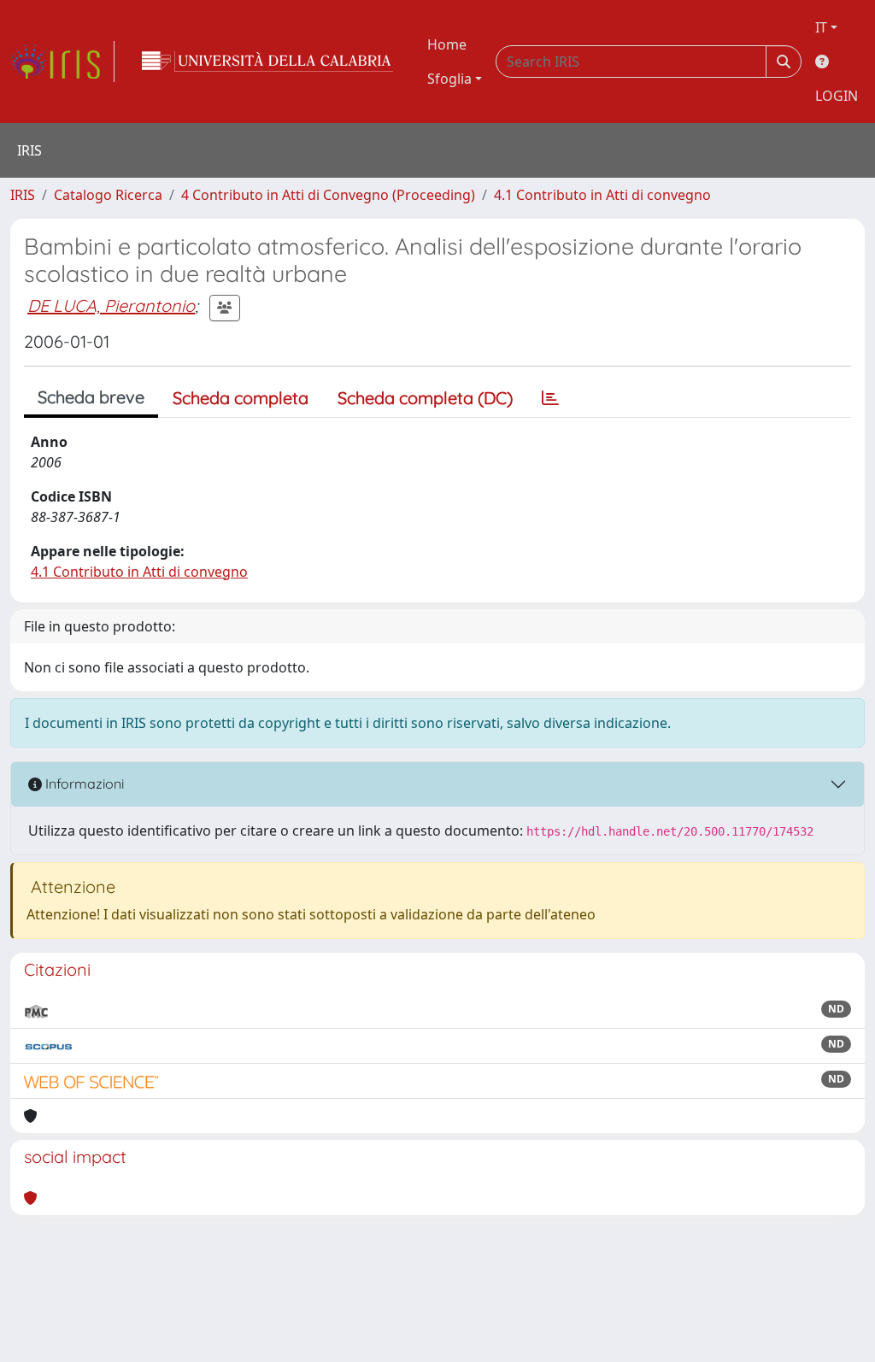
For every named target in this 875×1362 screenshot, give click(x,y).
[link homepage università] (267, 61)
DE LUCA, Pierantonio (111, 305)
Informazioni (83, 783)
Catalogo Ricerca (108, 194)
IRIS (22, 194)
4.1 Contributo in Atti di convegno (602, 194)
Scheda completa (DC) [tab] (425, 397)
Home (447, 44)
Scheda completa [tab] (240, 397)
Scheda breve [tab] (91, 397)
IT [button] (821, 27)
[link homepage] (62, 61)
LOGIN (836, 95)
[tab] (550, 398)
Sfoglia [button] (449, 78)
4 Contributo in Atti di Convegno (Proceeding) (328, 194)
